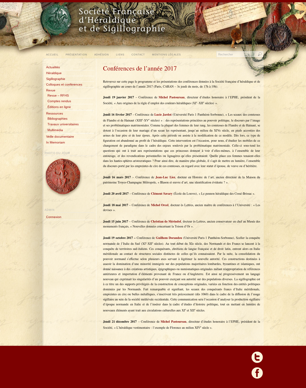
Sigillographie (55, 79)
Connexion (53, 217)
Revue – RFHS (58, 95)
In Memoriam (55, 142)
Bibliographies (57, 118)
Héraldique (54, 73)
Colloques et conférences (64, 84)
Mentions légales (166, 54)
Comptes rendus (59, 101)
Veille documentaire (60, 136)
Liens (120, 54)
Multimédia (55, 130)
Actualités (53, 67)
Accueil (52, 54)
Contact (138, 54)
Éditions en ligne (59, 107)
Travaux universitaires (63, 124)
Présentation (76, 54)
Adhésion (101, 54)
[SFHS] (153, 43)
